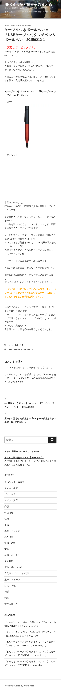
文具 (21, 345)
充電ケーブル (28, 349)
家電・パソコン (12, 530)
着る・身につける (13, 567)
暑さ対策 (8, 561)
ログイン (33, 367)
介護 (6, 506)
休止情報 (8, 512)
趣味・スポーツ (12, 579)
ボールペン (18, 349)
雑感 (6, 591)
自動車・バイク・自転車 (16, 573)
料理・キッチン (12, 555)
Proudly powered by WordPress (19, 686)
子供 (6, 524)
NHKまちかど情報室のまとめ (28, 4)
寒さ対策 (8, 537)
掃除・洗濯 (10, 543)
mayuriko (26, 25)
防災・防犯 (10, 585)
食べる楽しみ (11, 603)
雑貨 (6, 597)
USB (10, 349)
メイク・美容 (11, 500)
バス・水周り (11, 494)
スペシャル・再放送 (14, 482)
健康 (6, 518)
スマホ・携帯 (13, 345)
